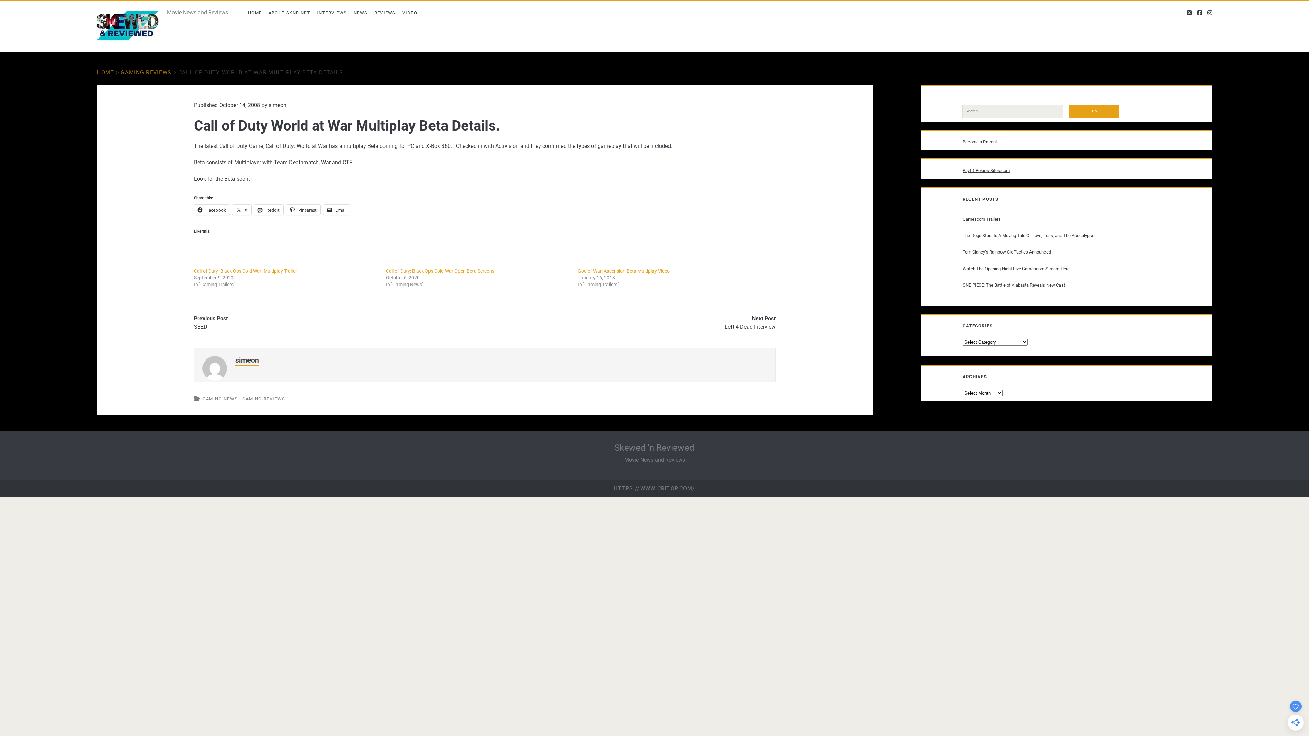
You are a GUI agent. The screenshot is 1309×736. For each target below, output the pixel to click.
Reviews (385, 12)
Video (409, 12)
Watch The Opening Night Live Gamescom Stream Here (1016, 268)
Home (255, 12)
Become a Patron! (980, 141)
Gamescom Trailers (982, 219)
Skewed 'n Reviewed (654, 448)
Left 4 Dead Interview (750, 327)
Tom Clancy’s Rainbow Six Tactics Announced (1007, 252)
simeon (277, 105)
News (360, 12)
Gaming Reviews (146, 72)
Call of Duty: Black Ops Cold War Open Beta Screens (440, 271)
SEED (200, 327)
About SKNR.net (289, 12)
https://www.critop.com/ (654, 488)
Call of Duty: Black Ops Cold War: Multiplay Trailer (245, 271)
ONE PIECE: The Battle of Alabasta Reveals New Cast (1014, 285)
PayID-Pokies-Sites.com (986, 170)
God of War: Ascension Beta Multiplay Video (624, 271)
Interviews (332, 12)
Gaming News (220, 398)
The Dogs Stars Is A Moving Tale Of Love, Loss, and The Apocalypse (1028, 235)
